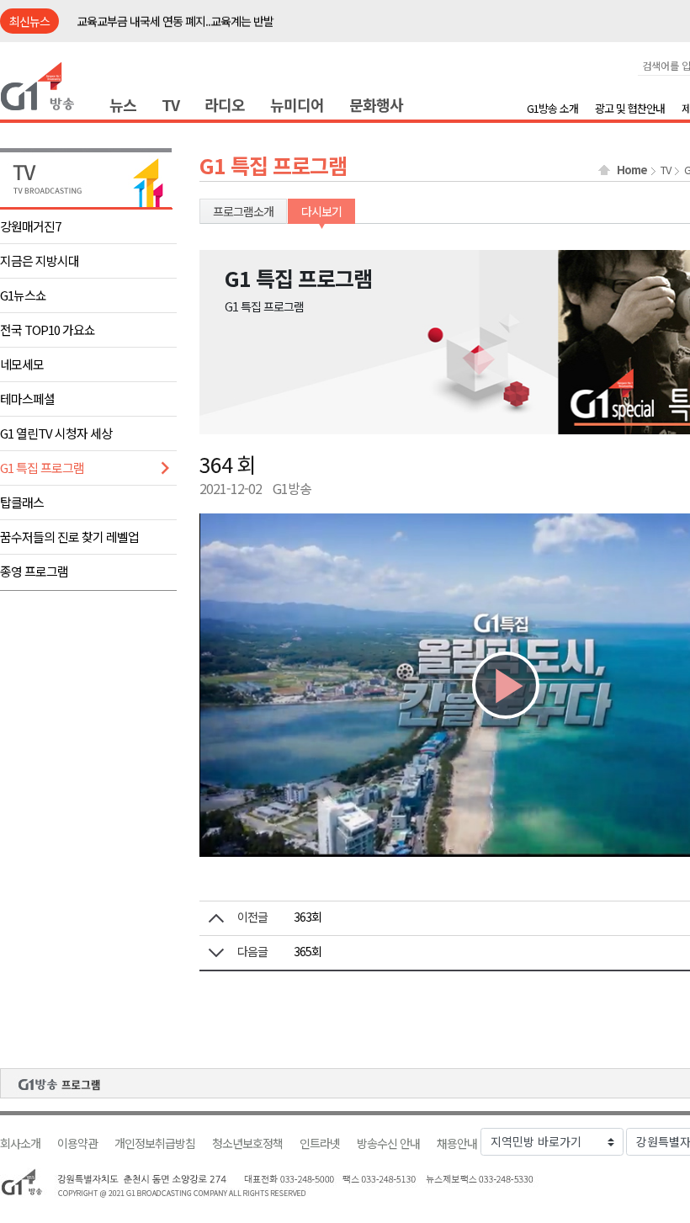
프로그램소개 (243, 211)
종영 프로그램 (34, 571)
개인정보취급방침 (154, 1143)
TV (170, 104)
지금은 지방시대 (39, 260)
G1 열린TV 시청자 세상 (56, 433)
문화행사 (376, 104)
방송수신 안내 (388, 1143)
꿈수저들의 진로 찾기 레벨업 (69, 536)
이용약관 (77, 1143)
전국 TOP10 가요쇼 (47, 329)
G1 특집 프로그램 (42, 467)
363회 (307, 916)
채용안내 (457, 1143)
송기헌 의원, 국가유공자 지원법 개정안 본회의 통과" (194, 21)
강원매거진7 (30, 226)
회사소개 (20, 1143)
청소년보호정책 (247, 1143)
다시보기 (321, 211)
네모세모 (22, 364)
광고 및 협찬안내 (630, 108)
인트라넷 (320, 1143)
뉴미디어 (297, 104)
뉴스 (122, 104)
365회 (307, 951)
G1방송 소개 (552, 108)
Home (632, 170)
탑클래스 (22, 502)
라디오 (224, 104)
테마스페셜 (27, 398)
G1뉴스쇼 (23, 295)
